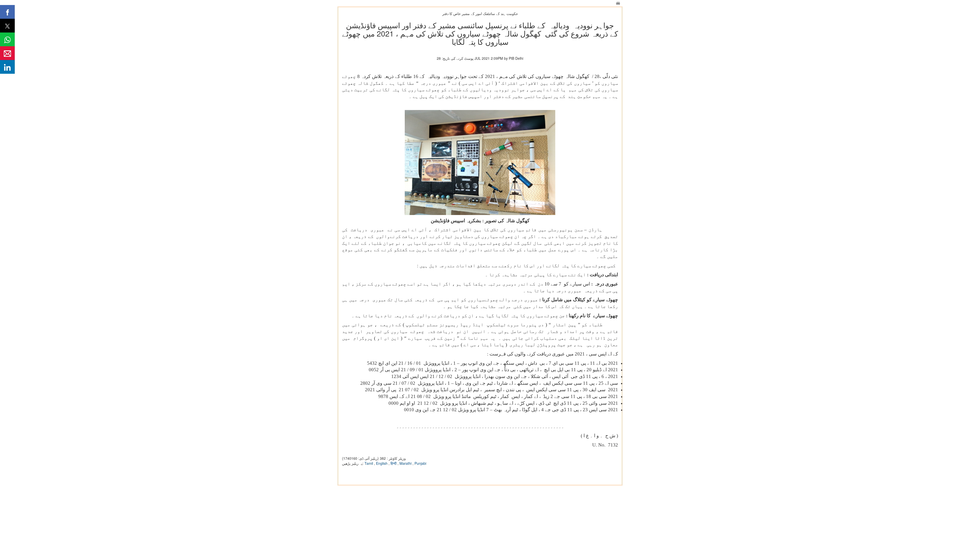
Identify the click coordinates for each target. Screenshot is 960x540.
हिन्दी (394, 463)
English (382, 463)
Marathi (406, 463)
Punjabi (420, 463)
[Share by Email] (7, 53)
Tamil (369, 463)
